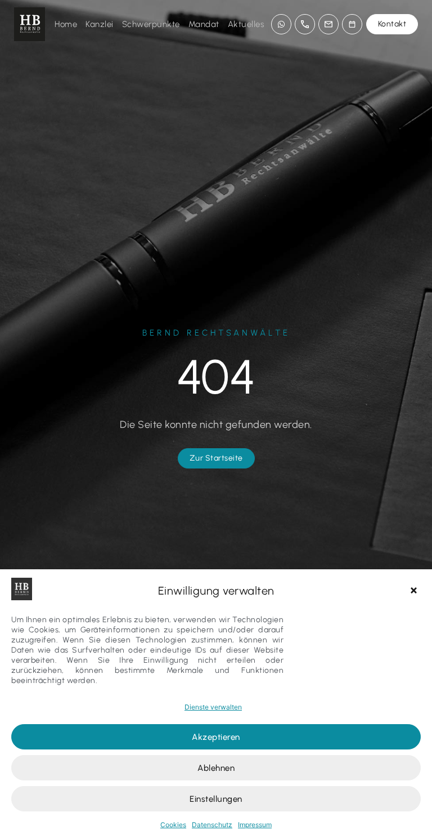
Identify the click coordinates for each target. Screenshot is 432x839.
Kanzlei (100, 24)
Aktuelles (246, 24)
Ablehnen (216, 768)
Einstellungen (216, 799)
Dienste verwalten (213, 707)
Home (66, 24)
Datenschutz (212, 824)
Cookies (173, 824)
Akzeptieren (216, 737)
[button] (415, 590)
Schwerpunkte (151, 24)
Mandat (203, 24)
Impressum (255, 824)
